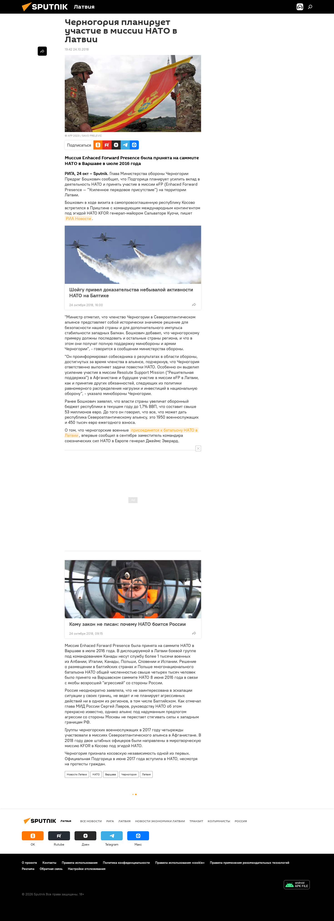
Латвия (146, 774)
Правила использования (79, 863)
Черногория (129, 774)
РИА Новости (78, 218)
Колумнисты (219, 821)
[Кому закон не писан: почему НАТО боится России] (133, 589)
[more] (194, 304)
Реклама (28, 869)
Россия (241, 821)
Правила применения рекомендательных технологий (249, 863)
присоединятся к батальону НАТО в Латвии (132, 432)
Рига (110, 821)
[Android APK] (296, 885)
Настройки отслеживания (86, 869)
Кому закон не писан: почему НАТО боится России (127, 624)
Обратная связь (51, 869)
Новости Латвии (77, 774)
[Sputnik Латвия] (46, 12)
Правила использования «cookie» (179, 863)
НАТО (96, 774)
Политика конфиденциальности (126, 863)
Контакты (49, 863)
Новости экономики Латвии (160, 821)
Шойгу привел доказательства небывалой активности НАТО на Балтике (131, 292)
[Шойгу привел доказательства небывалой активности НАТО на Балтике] (133, 255)
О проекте (29, 863)
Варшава (110, 774)
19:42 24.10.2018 (77, 49)
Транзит (196, 821)
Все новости (91, 821)
